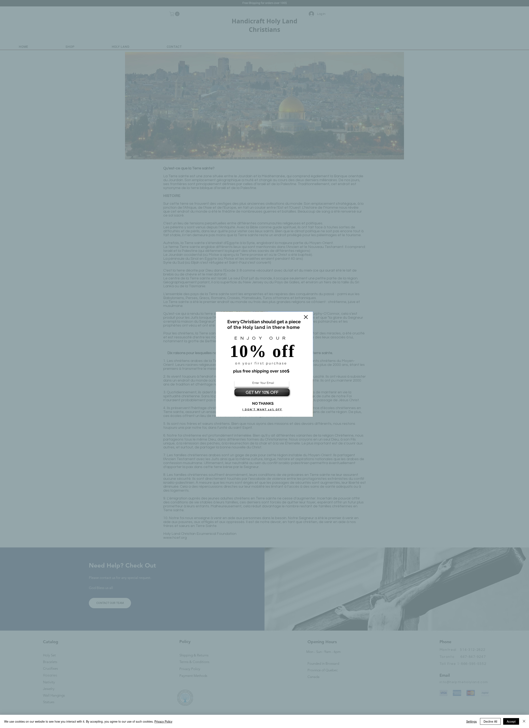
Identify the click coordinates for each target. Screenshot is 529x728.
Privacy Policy (163, 721)
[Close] (524, 721)
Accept (511, 721)
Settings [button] (471, 721)
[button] (306, 317)
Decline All (490, 721)
